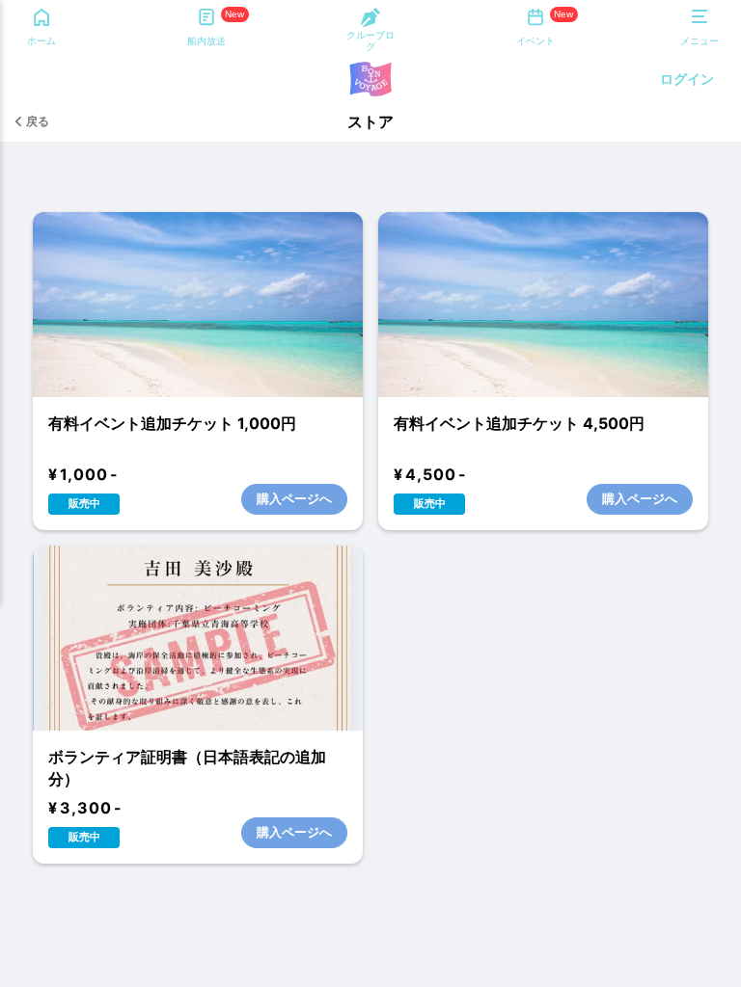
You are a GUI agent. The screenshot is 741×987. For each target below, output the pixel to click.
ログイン (687, 78)
